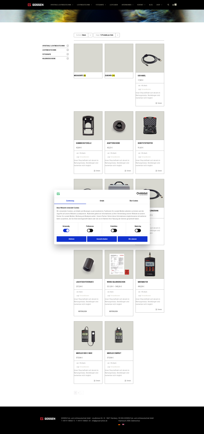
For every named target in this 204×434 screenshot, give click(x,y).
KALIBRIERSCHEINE (49, 58)
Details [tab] (102, 201)
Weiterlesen (82, 311)
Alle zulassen (132, 239)
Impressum (122, 421)
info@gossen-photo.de (99, 421)
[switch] (90, 230)
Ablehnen (71, 239)
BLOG (151, 5)
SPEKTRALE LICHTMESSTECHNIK (61, 5)
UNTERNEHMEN (126, 5)
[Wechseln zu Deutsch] (119, 424)
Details (159, 103)
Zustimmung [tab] (70, 201)
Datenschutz (135, 421)
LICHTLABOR (114, 5)
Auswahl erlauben (102, 239)
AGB (128, 421)
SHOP (158, 5)
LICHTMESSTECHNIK (83, 5)
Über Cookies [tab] (134, 201)
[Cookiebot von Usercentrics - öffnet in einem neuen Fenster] (138, 193)
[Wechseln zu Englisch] (123, 424)
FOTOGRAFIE (100, 5)
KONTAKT (140, 5)
